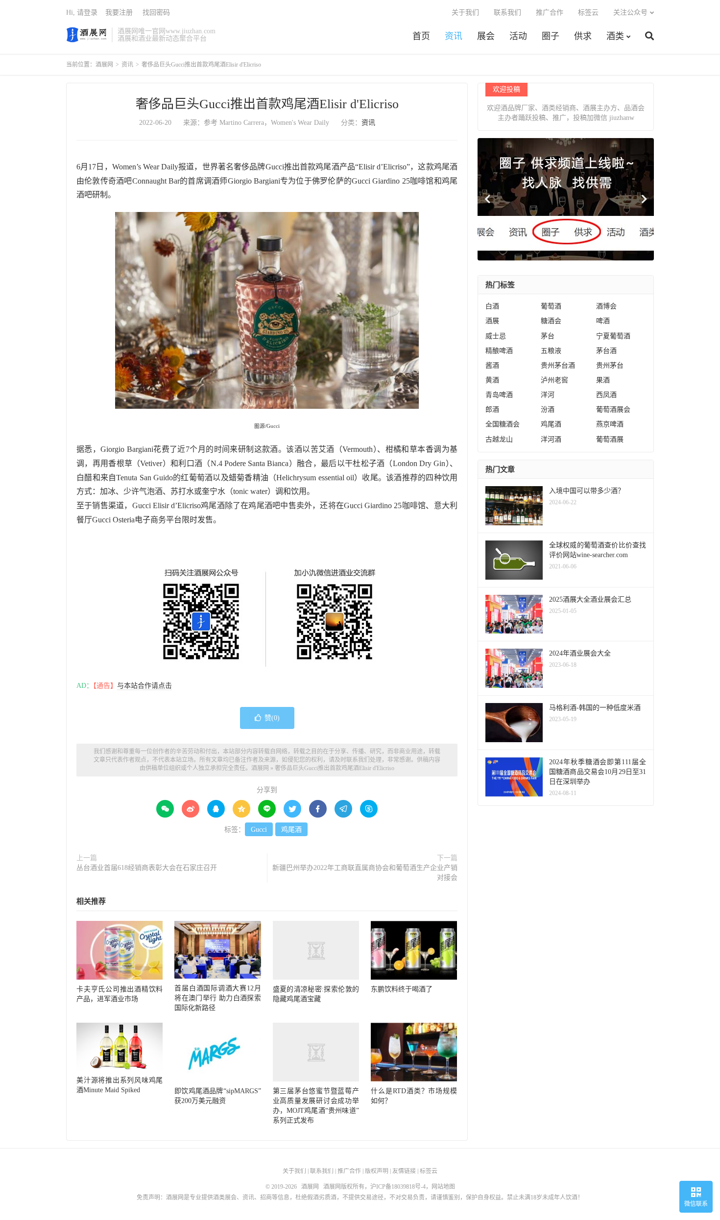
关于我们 (465, 12)
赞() (272, 718)
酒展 (492, 321)
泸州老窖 (554, 380)
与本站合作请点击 (144, 685)
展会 (486, 36)
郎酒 (492, 409)
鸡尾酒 (291, 829)
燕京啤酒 (610, 424)
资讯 (453, 36)
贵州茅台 (610, 365)
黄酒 (492, 380)
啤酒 (603, 321)
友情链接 (404, 1171)
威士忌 (495, 336)
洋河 (547, 395)
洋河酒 (551, 439)
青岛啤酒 (499, 395)
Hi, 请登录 (81, 12)
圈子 (550, 36)
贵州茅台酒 (558, 365)
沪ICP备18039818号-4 (398, 1186)
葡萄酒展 (610, 439)
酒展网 (86, 35)
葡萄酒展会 (613, 409)
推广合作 (549, 12)
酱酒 (492, 365)
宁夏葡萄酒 (613, 336)
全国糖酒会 (502, 424)
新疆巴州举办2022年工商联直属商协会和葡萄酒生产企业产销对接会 (364, 872)
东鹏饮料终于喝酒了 (401, 989)
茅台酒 (606, 350)
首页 (421, 36)
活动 (518, 36)
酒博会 (606, 306)
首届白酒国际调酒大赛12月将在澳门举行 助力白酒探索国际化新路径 (217, 998)
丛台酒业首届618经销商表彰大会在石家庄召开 (146, 867)
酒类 (615, 36)
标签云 (588, 12)
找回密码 (156, 12)
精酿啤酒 (499, 350)
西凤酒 (606, 395)
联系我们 (507, 12)
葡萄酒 (551, 306)
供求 (583, 36)
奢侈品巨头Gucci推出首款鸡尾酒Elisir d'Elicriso (267, 104)
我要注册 (119, 12)
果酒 (603, 380)
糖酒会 (551, 321)
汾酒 (547, 409)
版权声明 (376, 1171)
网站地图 (443, 1186)
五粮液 (551, 350)
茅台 (547, 336)
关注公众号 (630, 12)
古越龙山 (499, 439)
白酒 (492, 306)
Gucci (259, 829)
